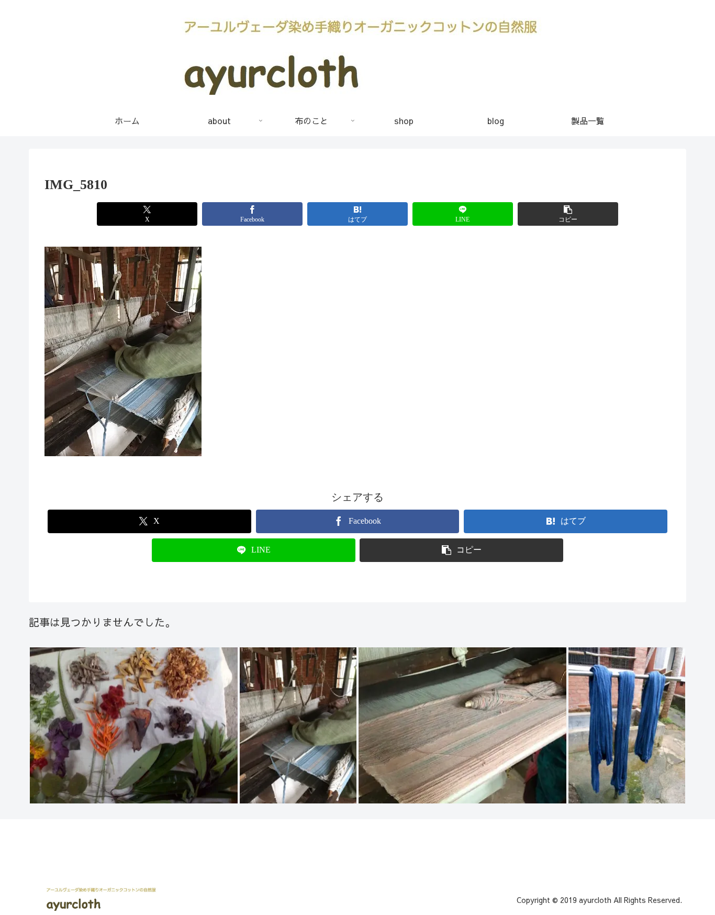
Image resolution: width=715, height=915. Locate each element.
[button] (568, 214)
